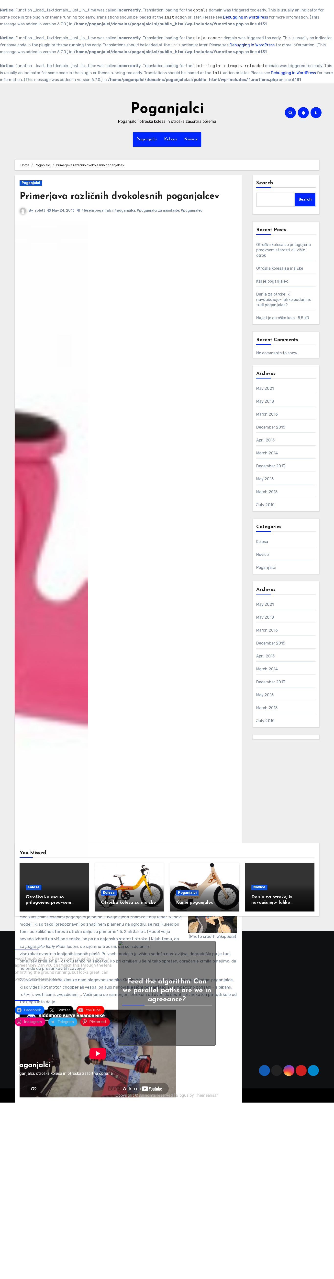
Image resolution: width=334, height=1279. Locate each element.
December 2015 (270, 427)
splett (40, 210)
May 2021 (265, 388)
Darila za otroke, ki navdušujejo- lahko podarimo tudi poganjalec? (283, 299)
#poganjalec (191, 210)
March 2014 (267, 453)
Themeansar (206, 1095)
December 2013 (270, 466)
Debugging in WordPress (245, 17)
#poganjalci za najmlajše (158, 210)
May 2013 (265, 479)
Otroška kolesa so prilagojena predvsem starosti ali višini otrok (283, 250)
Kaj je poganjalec (272, 281)
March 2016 (267, 414)
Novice (191, 139)
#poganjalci (124, 210)
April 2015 (265, 440)
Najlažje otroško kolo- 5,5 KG (282, 318)
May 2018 (265, 401)
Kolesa (170, 139)
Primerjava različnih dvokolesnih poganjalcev (119, 196)
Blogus (182, 1095)
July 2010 (265, 504)
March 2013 (267, 492)
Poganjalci (167, 109)
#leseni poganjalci (97, 210)
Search (264, 183)
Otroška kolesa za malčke (279, 268)
